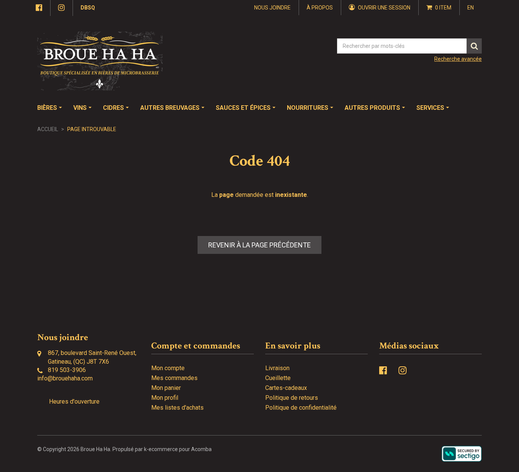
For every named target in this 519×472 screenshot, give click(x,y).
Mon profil (164, 397)
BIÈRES (47, 107)
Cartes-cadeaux (286, 387)
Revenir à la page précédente (259, 245)
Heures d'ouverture (74, 401)
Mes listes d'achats (177, 407)
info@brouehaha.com (65, 378)
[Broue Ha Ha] (100, 61)
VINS (80, 107)
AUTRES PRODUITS (372, 107)
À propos (320, 8)
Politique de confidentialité (301, 407)
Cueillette (278, 378)
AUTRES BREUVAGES (169, 107)
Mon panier (166, 387)
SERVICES (430, 107)
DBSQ (88, 8)
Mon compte (168, 368)
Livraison (277, 368)
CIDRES (113, 107)
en (470, 8)
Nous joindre (272, 8)
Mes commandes (174, 378)
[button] (439, 7)
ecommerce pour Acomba (180, 449)
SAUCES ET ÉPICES (243, 107)
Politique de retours (291, 397)
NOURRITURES (307, 107)
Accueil (47, 129)
